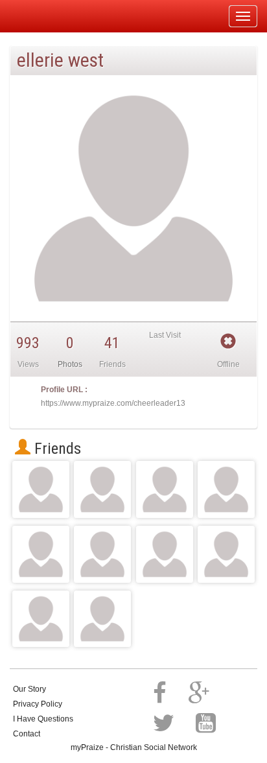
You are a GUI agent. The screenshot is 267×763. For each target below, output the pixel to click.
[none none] (40, 554)
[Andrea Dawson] (164, 554)
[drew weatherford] (102, 619)
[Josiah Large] (40, 619)
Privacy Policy (37, 704)
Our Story (29, 689)
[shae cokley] (40, 489)
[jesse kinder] (102, 554)
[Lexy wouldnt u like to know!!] (226, 489)
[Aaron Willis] (226, 554)
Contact (26, 733)
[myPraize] (41, 16)
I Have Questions (43, 718)
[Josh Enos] (164, 489)
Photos (70, 364)
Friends (55, 449)
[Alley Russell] (102, 489)
